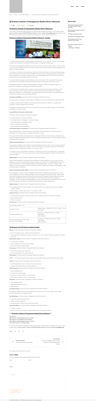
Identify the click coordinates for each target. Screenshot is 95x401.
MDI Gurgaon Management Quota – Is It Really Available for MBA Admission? (76, 26)
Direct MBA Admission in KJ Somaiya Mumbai (19, 323)
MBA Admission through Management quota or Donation (22, 321)
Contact (82, 6)
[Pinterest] (23, 331)
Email (30, 360)
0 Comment (31, 25)
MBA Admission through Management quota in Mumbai (22, 318)
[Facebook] (15, 331)
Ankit (13, 25)
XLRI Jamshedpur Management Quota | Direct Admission (76, 30)
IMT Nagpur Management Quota (75, 34)
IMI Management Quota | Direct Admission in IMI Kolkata (75, 39)
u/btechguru (71, 47)
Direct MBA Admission (24, 14)
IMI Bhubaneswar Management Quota (76, 36)
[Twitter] (19, 331)
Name (11, 360)
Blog (77, 6)
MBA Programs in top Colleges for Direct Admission (21, 319)
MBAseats (77, 47)
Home (72, 6)
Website (11, 366)
